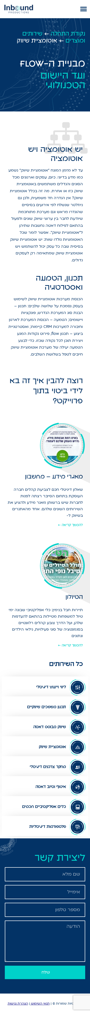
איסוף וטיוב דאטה (51, 786)
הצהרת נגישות (18, 1003)
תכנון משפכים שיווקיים (46, 707)
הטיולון (74, 597)
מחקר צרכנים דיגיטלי (48, 766)
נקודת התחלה (68, 34)
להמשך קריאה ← (70, 524)
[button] (83, 9)
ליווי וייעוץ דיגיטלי (51, 687)
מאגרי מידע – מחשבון (54, 476)
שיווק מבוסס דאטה (49, 727)
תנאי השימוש (40, 1003)
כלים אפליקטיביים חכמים (44, 806)
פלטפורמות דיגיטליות (47, 826)
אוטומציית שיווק (52, 746)
